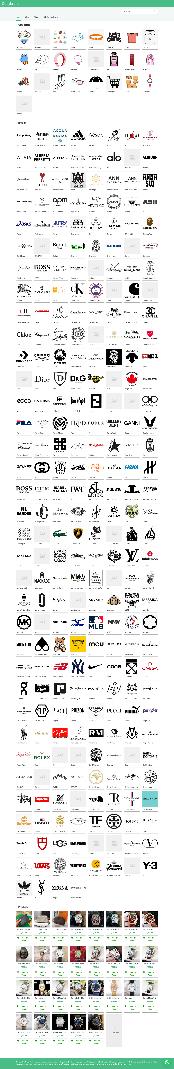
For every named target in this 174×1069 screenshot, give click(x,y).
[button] (167, 1062)
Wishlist (37, 17)
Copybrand (10, 3)
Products (23, 907)
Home (18, 17)
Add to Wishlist (25, 939)
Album (27, 17)
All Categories (50, 17)
